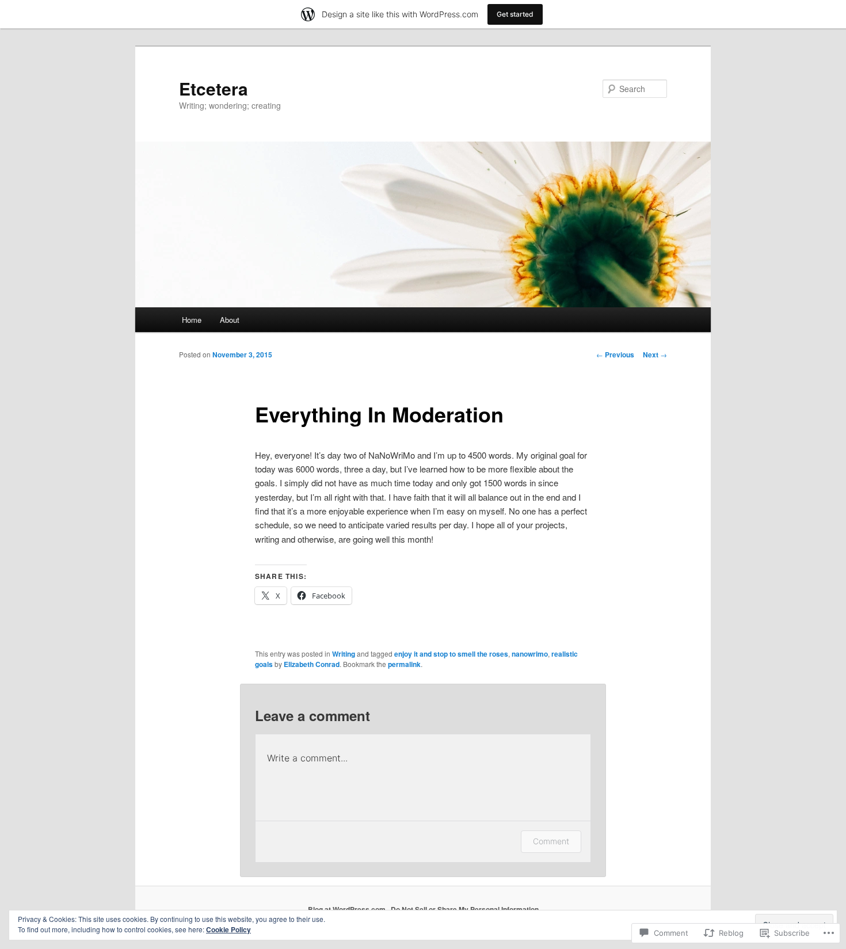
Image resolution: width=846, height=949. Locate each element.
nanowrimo (530, 654)
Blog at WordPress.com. (347, 909)
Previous (615, 354)
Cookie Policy (228, 929)
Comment (551, 841)
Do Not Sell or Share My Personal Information (465, 909)
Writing (343, 654)
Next (655, 354)
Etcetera (213, 88)
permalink (404, 664)
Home (191, 319)
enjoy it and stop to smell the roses (451, 654)
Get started (515, 14)
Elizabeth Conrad (312, 664)
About (229, 319)
